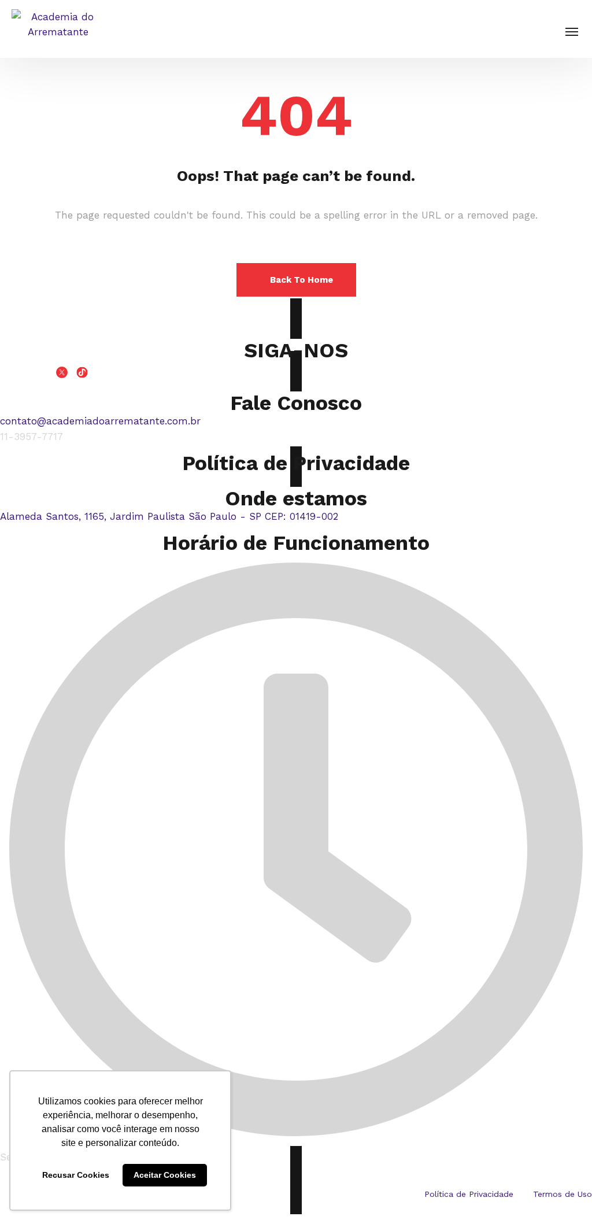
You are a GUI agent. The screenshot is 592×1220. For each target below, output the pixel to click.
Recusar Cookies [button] (75, 1175)
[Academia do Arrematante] (58, 29)
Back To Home (301, 280)
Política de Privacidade (296, 463)
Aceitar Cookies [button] (165, 1175)
